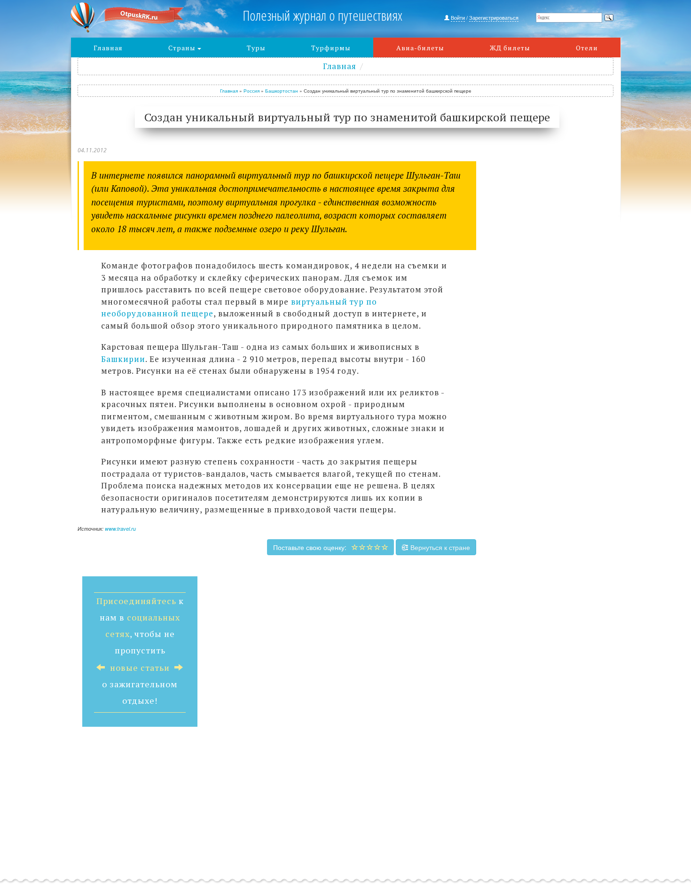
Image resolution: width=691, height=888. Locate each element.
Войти (458, 17)
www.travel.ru (120, 528)
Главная (108, 47)
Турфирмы (331, 47)
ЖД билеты (510, 47)
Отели (587, 47)
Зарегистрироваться (493, 17)
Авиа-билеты (420, 47)
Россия (251, 90)
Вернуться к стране (439, 547)
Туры (256, 47)
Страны (182, 47)
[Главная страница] (139, 17)
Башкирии (123, 359)
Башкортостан (281, 90)
